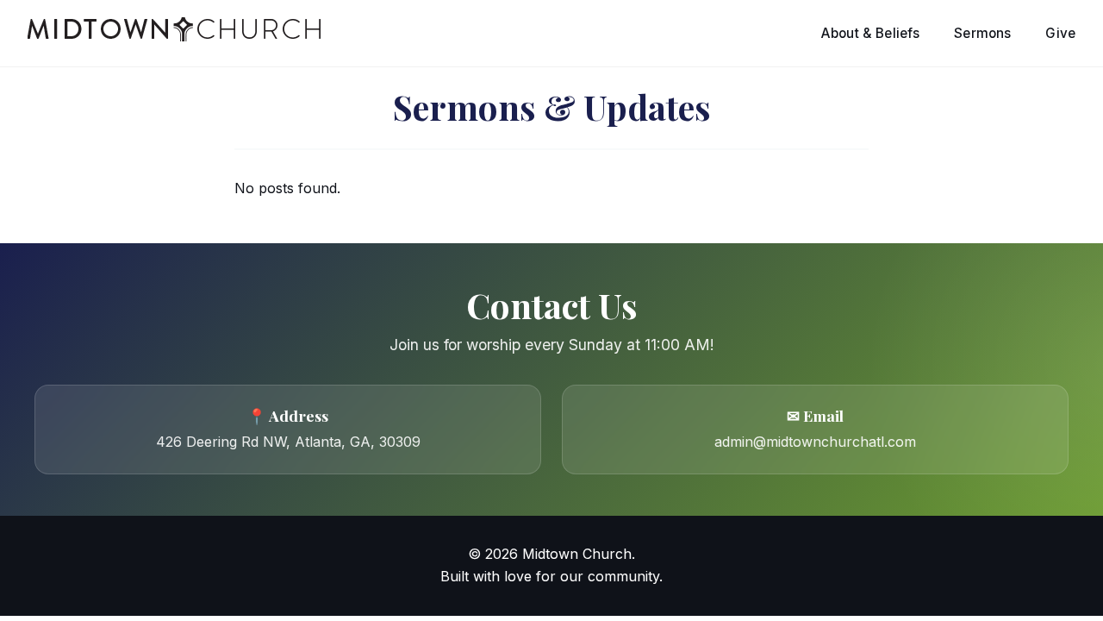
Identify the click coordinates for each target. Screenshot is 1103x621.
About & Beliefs (870, 33)
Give (1060, 33)
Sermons (982, 33)
